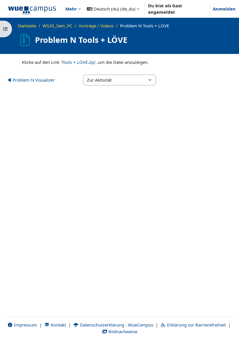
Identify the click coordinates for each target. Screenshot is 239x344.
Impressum (25, 325)
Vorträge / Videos (96, 26)
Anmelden (224, 9)
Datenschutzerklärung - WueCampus (116, 325)
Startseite (26, 26)
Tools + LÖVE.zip (78, 62)
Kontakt (58, 325)
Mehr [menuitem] (71, 9)
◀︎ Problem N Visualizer (31, 80)
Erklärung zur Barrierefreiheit (196, 325)
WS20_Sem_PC (57, 26)
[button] (113, 8)
